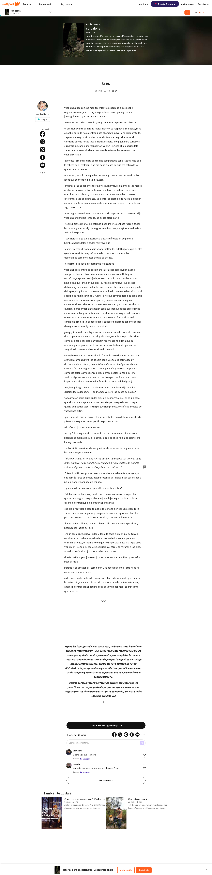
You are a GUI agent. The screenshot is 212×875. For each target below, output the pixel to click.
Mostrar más (106, 780)
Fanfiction (90, 32)
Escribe (143, 4)
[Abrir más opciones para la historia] (42, 173)
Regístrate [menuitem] (203, 4)
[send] (142, 743)
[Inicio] (11, 4)
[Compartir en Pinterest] (42, 149)
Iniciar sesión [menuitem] (187, 4)
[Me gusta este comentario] (144, 755)
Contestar (85, 759)
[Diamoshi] (69, 752)
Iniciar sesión (126, 870)
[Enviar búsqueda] (62, 4)
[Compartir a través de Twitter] (42, 142)
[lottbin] (69, 765)
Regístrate (144, 870)
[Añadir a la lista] (187, 12)
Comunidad (45, 3)
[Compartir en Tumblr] (42, 157)
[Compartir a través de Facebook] (42, 134)
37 (116, 91)
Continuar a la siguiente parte (106, 725)
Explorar (27, 3)
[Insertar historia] (42, 165)
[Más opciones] (144, 750)
